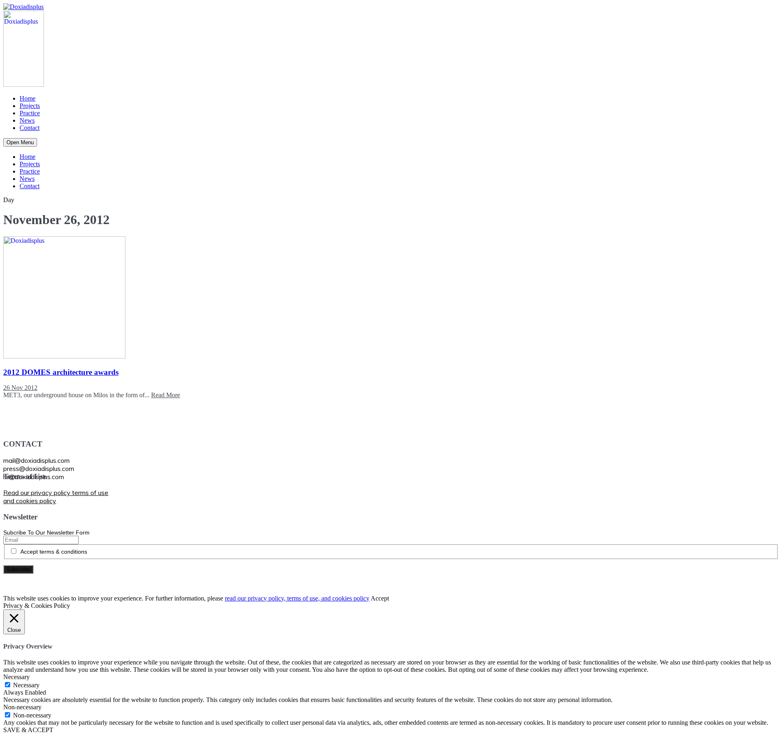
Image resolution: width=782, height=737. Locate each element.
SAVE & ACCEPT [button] (28, 729)
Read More (165, 395)
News (27, 120)
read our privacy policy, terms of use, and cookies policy (297, 598)
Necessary (26, 685)
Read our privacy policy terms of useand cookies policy (55, 496)
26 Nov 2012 (20, 387)
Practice (30, 113)
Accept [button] (380, 598)
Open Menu (20, 142)
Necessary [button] (16, 676)
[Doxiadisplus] (23, 6)
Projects (30, 105)
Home (27, 98)
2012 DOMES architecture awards (61, 372)
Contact (30, 127)
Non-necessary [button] (22, 707)
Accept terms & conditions (53, 551)
